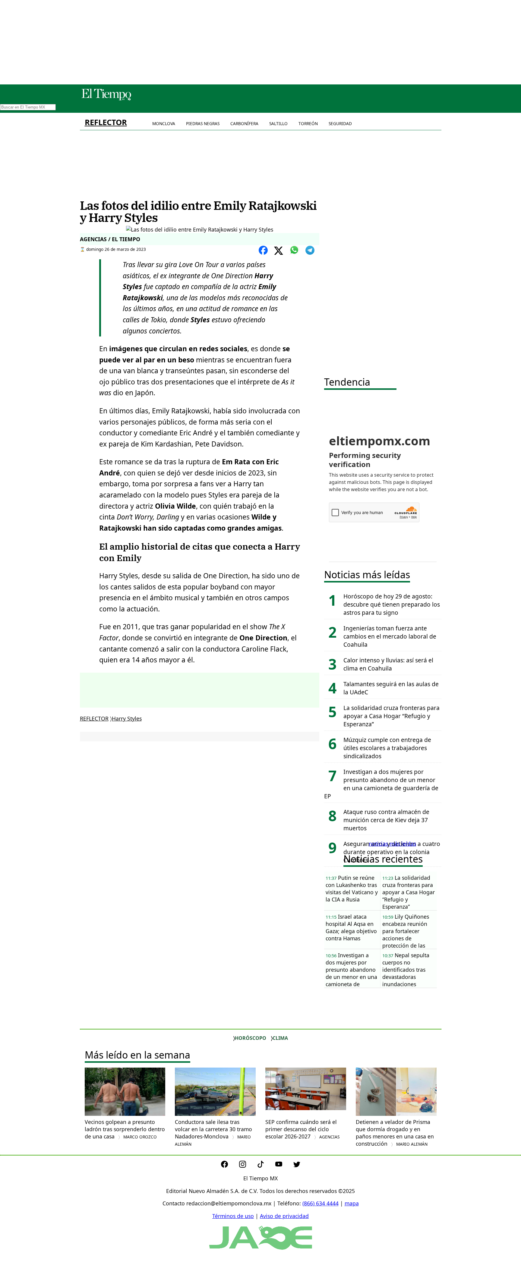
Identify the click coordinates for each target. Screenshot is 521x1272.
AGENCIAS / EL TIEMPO (110, 239)
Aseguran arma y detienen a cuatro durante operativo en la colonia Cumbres (391, 852)
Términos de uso (233, 1216)
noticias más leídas (392, 843)
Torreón (308, 123)
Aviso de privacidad (284, 1216)
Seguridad (340, 123)
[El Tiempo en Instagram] (247, 1165)
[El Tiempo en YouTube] (283, 1165)
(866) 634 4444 (320, 1203)
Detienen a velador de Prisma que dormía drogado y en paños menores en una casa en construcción (395, 1132)
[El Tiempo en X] (296, 1165)
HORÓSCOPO (250, 1038)
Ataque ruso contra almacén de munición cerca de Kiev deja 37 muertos (386, 820)
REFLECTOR (106, 122)
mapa (352, 1203)
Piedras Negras (202, 123)
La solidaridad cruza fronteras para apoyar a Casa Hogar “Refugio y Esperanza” (391, 716)
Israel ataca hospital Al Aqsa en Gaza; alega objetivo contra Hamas (351, 927)
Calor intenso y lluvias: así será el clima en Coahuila (388, 664)
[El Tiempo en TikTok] (265, 1165)
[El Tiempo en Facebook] (229, 1165)
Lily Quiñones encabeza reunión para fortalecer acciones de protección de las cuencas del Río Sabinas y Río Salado (408, 931)
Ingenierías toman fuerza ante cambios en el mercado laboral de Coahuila (389, 636)
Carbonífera (244, 123)
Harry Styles (127, 718)
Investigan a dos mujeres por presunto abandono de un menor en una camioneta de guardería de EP (381, 784)
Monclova (163, 123)
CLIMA (280, 1038)
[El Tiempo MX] (106, 99)
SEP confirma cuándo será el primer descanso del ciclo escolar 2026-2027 (302, 1129)
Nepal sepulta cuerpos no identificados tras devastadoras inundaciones (405, 970)
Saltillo (278, 123)
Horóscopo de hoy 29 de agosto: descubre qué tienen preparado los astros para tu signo (391, 604)
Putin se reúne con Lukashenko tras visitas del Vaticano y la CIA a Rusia (352, 888)
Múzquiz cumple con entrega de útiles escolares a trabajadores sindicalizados (387, 748)
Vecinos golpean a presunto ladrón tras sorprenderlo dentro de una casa (125, 1129)
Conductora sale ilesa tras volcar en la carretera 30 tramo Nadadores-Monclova (213, 1132)
